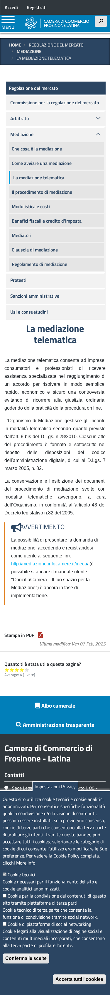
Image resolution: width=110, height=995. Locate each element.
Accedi (11, 7)
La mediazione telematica (38, 177)
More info (25, 862)
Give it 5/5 (26, 670)
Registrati (37, 7)
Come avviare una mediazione (42, 163)
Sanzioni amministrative (34, 295)
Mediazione (29, 51)
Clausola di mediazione (35, 249)
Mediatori (21, 235)
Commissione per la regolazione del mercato (54, 102)
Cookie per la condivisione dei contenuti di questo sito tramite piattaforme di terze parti (54, 899)
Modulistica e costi (31, 206)
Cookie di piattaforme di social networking (49, 924)
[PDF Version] (40, 635)
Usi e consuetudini (29, 311)
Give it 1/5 (6, 670)
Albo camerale (58, 705)
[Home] (57, 23)
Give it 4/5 (21, 670)
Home (15, 45)
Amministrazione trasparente (58, 724)
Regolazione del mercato (56, 45)
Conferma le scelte (26, 958)
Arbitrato (19, 118)
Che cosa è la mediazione (37, 148)
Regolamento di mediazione (39, 264)
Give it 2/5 (11, 670)
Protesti (18, 280)
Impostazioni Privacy (55, 786)
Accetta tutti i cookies (79, 979)
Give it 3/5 (16, 670)
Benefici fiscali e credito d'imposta (47, 220)
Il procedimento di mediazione (42, 192)
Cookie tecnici (21, 874)
